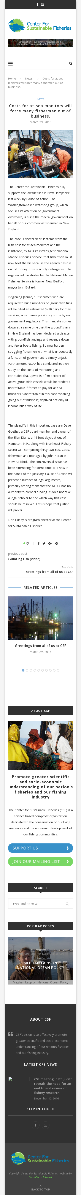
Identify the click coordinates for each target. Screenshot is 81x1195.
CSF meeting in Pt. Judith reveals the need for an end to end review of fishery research (53, 1086)
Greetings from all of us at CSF (40, 645)
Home (12, 78)
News (29, 78)
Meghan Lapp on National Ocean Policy (40, 965)
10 (58, 670)
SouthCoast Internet (40, 1177)
